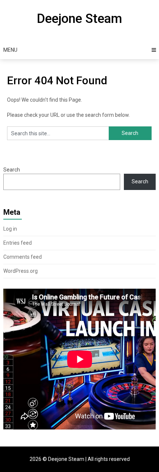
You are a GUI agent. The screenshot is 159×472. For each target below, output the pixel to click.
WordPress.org (20, 271)
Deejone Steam (79, 18)
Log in (10, 229)
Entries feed (17, 243)
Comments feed (22, 257)
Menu (10, 50)
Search (11, 170)
